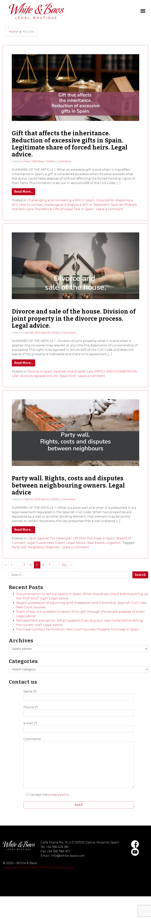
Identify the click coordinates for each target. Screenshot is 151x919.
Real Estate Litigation (104, 542)
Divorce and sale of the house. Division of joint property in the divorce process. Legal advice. (74, 318)
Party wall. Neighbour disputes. (36, 547)
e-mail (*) (30, 723)
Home (13, 31)
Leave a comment (109, 209)
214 (64, 565)
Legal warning (14, 867)
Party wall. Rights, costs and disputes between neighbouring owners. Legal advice (68, 485)
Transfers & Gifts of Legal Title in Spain (64, 209)
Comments (32, 739)
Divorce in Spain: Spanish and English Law (60, 371)
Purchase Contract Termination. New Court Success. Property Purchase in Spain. (78, 629)
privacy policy (58, 794)
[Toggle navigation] (143, 11)
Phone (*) (30, 707)
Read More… (23, 191)
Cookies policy (63, 867)
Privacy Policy (38, 867)
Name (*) (29, 691)
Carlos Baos (64, 161)
